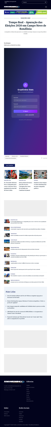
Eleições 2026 (7, 180)
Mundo (28, 397)
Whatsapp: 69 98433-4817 (9, 389)
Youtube (21, 419)
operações (13, 267)
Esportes (28, 399)
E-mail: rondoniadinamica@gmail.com (12, 385)
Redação (6, 413)
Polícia (27, 391)
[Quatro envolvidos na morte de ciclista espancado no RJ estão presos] (7, 235)
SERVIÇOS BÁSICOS (15, 280)
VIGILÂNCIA (13, 253)
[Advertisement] (25, 339)
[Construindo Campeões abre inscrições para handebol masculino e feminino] (7, 229)
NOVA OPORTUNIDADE (16, 227)
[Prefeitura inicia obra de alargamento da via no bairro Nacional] (7, 249)
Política (28, 385)
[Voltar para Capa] (14, 381)
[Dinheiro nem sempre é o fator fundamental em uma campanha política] (40, 174)
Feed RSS (21, 421)
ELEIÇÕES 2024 (22, 180)
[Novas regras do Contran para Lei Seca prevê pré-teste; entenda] (7, 269)
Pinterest (21, 417)
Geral (27, 389)
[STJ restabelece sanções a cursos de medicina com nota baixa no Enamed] (7, 275)
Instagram (21, 415)
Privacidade (6, 411)
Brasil (27, 395)
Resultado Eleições (24, 156)
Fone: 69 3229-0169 (8, 387)
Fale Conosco (7, 415)
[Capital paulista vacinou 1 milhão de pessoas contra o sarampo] (7, 263)
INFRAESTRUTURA (15, 247)
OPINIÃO (36, 180)
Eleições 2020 (15, 156)
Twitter (20, 413)
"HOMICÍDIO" (14, 233)
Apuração (7, 156)
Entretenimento (29, 401)
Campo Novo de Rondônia (10, 158)
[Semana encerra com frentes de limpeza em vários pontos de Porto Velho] (7, 282)
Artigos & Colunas (30, 387)
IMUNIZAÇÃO (14, 261)
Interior (28, 393)
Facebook (21, 411)
